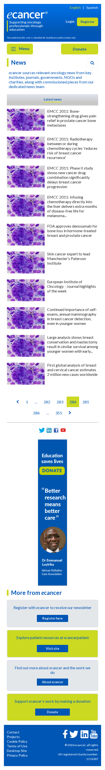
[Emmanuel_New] (52, 512)
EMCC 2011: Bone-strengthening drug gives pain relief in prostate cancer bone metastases (71, 118)
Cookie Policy (17, 741)
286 (36, 412)
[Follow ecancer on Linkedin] (84, 734)
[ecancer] (28, 14)
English (75, 7)
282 (47, 402)
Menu (23, 48)
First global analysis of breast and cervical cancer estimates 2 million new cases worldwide (72, 370)
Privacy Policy (17, 755)
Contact (13, 732)
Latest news (53, 99)
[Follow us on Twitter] (42, 430)
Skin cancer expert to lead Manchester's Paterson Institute (68, 258)
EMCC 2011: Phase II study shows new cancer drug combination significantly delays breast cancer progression (70, 177)
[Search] (92, 63)
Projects (13, 737)
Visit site (52, 648)
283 (60, 402)
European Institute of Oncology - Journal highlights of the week (71, 286)
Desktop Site (17, 751)
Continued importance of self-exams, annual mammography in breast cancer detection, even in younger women (72, 316)
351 (58, 412)
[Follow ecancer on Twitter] (74, 734)
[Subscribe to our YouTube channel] (63, 430)
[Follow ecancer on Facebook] (65, 733)
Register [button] (87, 22)
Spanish (92, 7)
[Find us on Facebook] (56, 430)
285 (86, 402)
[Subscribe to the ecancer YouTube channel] (93, 734)
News (18, 62)
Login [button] (70, 21)
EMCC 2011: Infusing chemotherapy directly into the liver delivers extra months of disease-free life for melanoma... (72, 206)
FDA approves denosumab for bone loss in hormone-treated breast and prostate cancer (72, 231)
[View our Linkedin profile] (49, 430)
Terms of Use (17, 746)
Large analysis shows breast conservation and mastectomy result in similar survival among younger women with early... (72, 344)
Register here (52, 618)
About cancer (52, 682)
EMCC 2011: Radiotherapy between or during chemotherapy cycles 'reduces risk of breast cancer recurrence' (72, 148)
